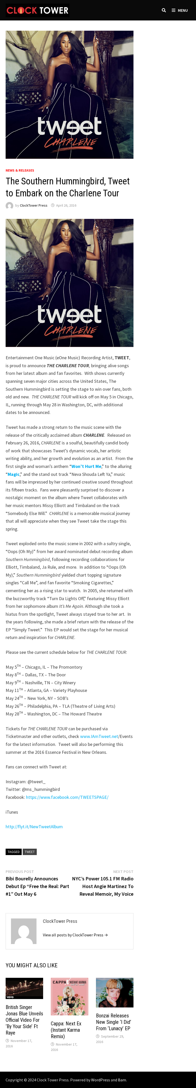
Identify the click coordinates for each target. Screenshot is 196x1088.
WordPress (100, 1079)
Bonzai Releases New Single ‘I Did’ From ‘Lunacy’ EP (113, 1022)
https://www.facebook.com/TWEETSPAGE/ (67, 797)
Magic (14, 474)
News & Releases (20, 170)
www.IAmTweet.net (99, 736)
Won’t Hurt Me (86, 466)
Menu (183, 10)
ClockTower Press (33, 205)
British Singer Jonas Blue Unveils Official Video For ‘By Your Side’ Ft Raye (24, 1020)
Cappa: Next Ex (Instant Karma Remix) (66, 1029)
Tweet (30, 851)
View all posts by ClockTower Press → (75, 934)
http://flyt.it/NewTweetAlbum (34, 826)
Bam (122, 1079)
